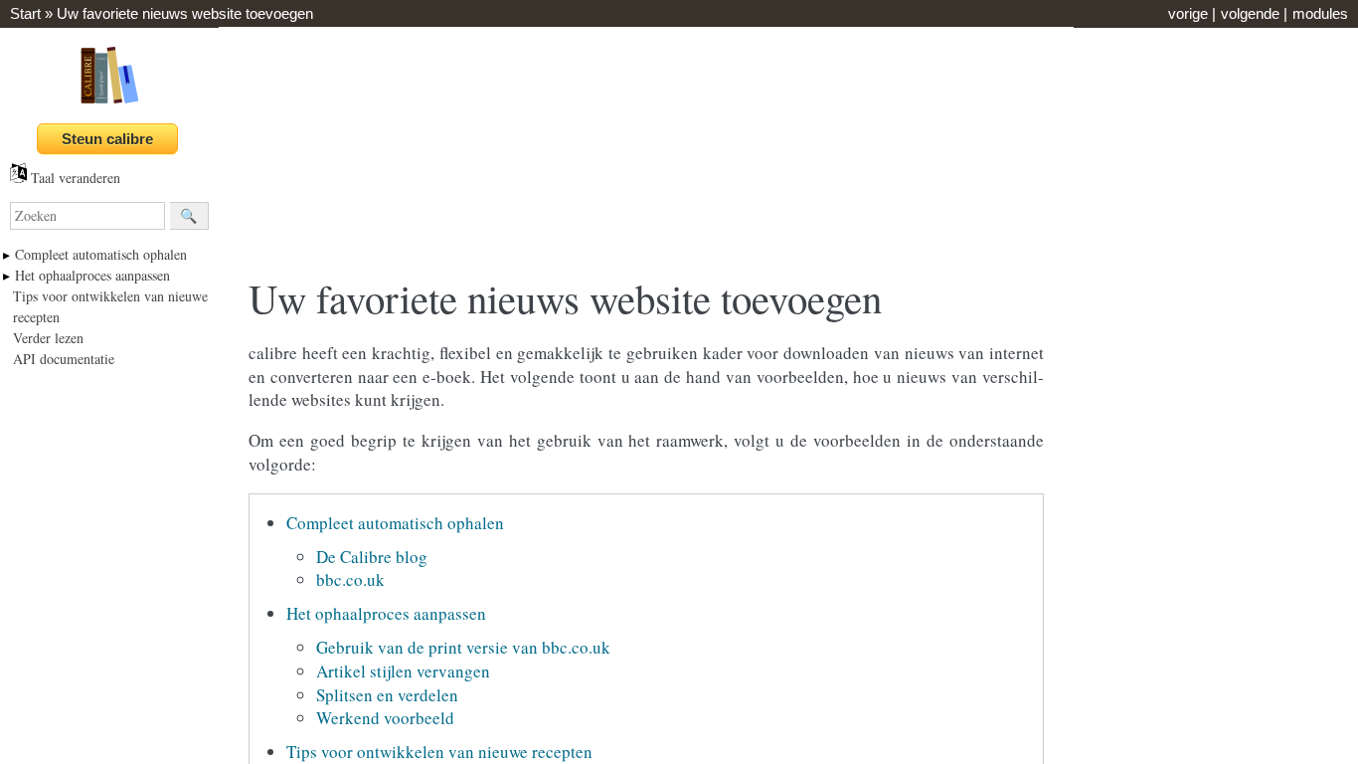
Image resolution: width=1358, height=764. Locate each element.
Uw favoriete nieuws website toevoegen (185, 13)
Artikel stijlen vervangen (403, 671)
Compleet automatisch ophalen (101, 254)
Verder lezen (48, 337)
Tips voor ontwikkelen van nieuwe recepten (439, 751)
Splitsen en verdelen (387, 694)
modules (1320, 13)
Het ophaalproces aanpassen (92, 275)
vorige (1188, 13)
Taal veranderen (73, 177)
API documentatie (63, 358)
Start (25, 13)
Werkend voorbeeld (385, 717)
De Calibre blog (371, 556)
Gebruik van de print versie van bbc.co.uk (463, 647)
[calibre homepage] (109, 103)
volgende (1250, 13)
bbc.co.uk (350, 579)
